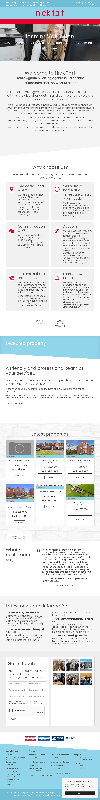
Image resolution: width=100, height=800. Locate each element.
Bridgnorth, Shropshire (60, 755)
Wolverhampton (15, 5)
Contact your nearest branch (83, 3)
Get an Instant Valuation (60, 323)
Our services (11, 762)
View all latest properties (20, 537)
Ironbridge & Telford (15, 772)
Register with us (12, 759)
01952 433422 (35, 757)
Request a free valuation (15, 757)
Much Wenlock (41, 2)
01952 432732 (80, 766)
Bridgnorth (25, 2)
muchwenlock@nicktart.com (62, 773)
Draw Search (11, 764)
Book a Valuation (39, 322)
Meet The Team (15, 403)
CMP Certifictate (30, 795)
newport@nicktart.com (84, 759)
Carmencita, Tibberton (22, 612)
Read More (19, 476)
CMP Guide (43, 795)
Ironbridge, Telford (37, 755)
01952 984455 (80, 757)
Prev (39, 565)
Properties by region (47, 792)
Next (91, 565)
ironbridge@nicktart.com (38, 762)
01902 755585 (35, 770)
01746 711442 (57, 757)
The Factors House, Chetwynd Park (25, 630)
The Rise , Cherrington (68, 635)
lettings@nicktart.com (83, 768)
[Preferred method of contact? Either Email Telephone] (37, 690)
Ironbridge (11, 2)
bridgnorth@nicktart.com (61, 762)
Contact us (10, 755)
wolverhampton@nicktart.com (40, 775)
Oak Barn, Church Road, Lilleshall (74, 618)
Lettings (41, 5)
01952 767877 (58, 768)
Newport (30, 5)
